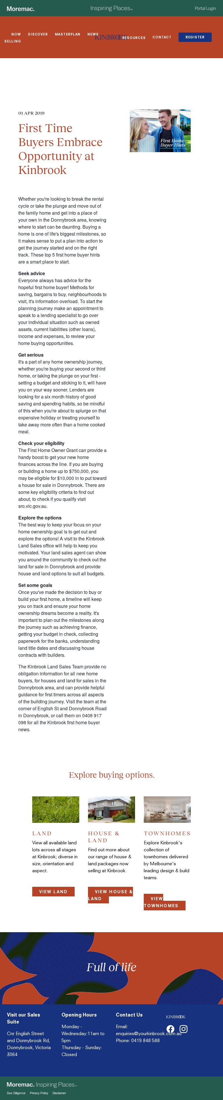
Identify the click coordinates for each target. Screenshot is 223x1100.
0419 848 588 (145, 1040)
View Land (53, 891)
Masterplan (68, 34)
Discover (38, 34)
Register (195, 37)
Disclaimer (59, 1093)
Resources (134, 38)
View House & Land (110, 895)
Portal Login (205, 8)
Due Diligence (16, 1093)
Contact (161, 37)
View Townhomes (161, 902)
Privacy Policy (39, 1093)
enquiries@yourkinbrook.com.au (148, 1033)
